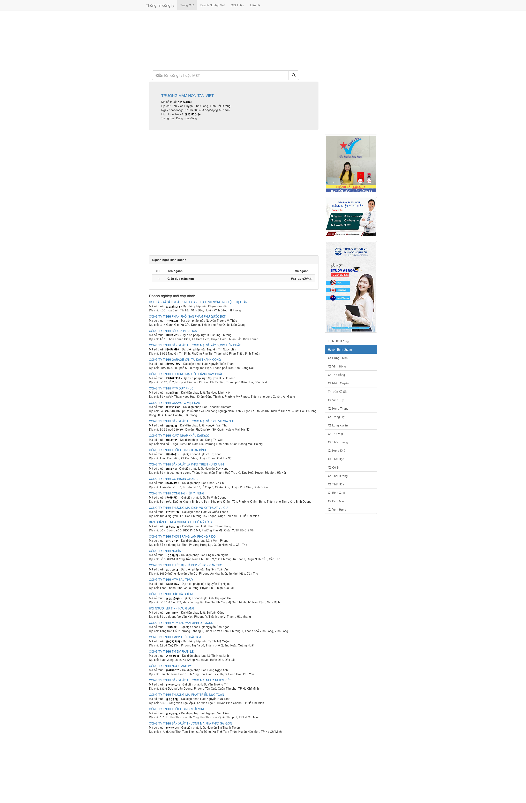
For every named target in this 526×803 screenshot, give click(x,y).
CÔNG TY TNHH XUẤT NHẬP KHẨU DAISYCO (179, 435)
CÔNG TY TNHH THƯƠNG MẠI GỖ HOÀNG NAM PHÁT (186, 374)
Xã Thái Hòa (336, 484)
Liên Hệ (255, 5)
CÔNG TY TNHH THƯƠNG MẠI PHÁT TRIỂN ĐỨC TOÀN (186, 694)
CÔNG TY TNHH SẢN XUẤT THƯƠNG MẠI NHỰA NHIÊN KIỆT (190, 680)
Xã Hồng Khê (336, 450)
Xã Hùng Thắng (338, 408)
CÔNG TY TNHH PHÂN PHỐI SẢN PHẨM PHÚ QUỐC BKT (187, 316)
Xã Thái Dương (338, 476)
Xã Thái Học (336, 459)
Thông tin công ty (160, 5)
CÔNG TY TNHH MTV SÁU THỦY (171, 579)
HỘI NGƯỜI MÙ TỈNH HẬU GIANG (171, 608)
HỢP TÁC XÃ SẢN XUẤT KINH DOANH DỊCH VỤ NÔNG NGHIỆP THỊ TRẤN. (198, 302)
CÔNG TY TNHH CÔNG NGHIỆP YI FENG (176, 493)
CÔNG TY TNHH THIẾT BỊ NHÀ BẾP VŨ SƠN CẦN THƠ (185, 565)
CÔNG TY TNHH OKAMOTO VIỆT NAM (175, 403)
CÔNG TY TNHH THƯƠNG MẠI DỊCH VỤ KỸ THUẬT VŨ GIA (188, 508)
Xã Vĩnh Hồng (337, 366)
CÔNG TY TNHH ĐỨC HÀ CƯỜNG (172, 594)
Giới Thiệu (237, 5)
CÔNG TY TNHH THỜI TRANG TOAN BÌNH (177, 450)
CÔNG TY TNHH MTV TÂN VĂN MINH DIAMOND (181, 623)
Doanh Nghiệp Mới (212, 5)
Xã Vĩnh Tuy (336, 400)
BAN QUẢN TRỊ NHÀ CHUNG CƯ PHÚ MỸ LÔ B (180, 522)
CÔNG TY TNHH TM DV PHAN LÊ (171, 651)
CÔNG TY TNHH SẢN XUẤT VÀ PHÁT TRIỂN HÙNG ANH (186, 464)
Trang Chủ (187, 5)
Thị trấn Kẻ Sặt (337, 391)
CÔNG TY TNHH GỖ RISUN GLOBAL (173, 479)
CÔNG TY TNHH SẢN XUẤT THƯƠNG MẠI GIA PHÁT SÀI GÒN (190, 723)
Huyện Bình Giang (340, 349)
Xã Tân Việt (335, 434)
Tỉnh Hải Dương (338, 341)
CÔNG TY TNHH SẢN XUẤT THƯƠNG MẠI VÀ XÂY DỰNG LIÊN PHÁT (195, 345)
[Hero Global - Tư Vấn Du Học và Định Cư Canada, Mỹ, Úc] (351, 287)
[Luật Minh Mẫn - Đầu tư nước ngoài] (351, 217)
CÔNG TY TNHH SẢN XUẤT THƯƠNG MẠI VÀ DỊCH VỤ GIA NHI (191, 421)
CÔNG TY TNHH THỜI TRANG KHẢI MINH (177, 709)
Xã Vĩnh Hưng (337, 509)
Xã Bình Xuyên (337, 493)
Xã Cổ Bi (333, 467)
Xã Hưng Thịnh (338, 358)
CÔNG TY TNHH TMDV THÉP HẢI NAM (175, 637)
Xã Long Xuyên (338, 425)
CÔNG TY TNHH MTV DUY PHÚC (171, 388)
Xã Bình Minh (336, 501)
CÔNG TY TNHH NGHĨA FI (166, 551)
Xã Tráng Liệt (336, 417)
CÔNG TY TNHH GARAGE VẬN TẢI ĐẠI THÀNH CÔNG (185, 359)
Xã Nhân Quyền (338, 383)
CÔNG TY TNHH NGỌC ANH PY (170, 666)
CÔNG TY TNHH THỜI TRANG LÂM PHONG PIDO (182, 536)
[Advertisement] (233, 40)
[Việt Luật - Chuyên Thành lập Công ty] (351, 164)
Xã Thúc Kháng (338, 442)
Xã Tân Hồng (336, 375)
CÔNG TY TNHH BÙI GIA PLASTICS (173, 331)
